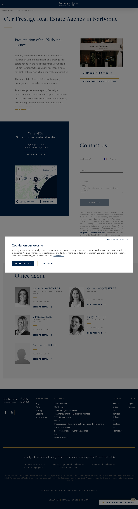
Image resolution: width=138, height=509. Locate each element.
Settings (48, 263)
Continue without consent (117, 239)
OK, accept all (23, 263)
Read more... (59, 255)
